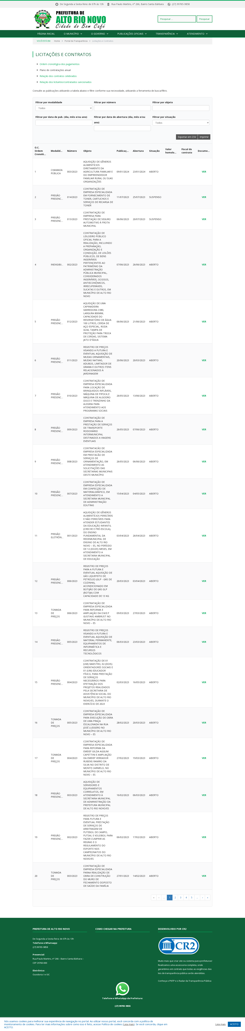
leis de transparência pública (172, 973)
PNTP (172, 980)
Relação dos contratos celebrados (58, 76)
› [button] (202, 897)
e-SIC (47, 974)
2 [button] (175, 897)
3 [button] (180, 897)
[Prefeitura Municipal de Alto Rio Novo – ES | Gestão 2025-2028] (73, 19)
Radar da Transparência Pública (195, 980)
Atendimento (195, 33)
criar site (178, 960)
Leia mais (129, 1024)
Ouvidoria (38, 974)
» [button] (207, 897)
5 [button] (191, 897)
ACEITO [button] (234, 1024)
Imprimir (204, 136)
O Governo (98, 33)
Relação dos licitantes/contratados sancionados (66, 82)
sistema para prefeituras (199, 960)
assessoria (181, 965)
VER (204, 171)
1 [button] (169, 897)
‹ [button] (158, 897)
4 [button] (186, 897)
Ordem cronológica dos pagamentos (60, 64)
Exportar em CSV (187, 136)
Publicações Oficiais (130, 33)
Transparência (165, 33)
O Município (71, 33)
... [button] (164, 897)
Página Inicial (46, 33)
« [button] (153, 897)
